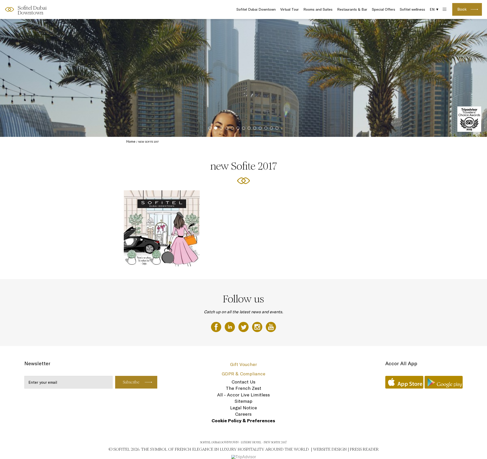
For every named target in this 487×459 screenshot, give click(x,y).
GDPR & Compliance (243, 374)
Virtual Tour (289, 9)
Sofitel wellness (412, 9)
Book (462, 9)
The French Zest (243, 388)
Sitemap (243, 401)
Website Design (330, 449)
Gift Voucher (243, 364)
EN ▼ (434, 9)
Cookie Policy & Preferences (243, 421)
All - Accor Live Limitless (243, 395)
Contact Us (243, 382)
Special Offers (383, 9)
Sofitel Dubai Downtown (256, 9)
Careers (243, 414)
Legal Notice (243, 408)
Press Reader (364, 449)
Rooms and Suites (318, 9)
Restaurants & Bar (352, 9)
